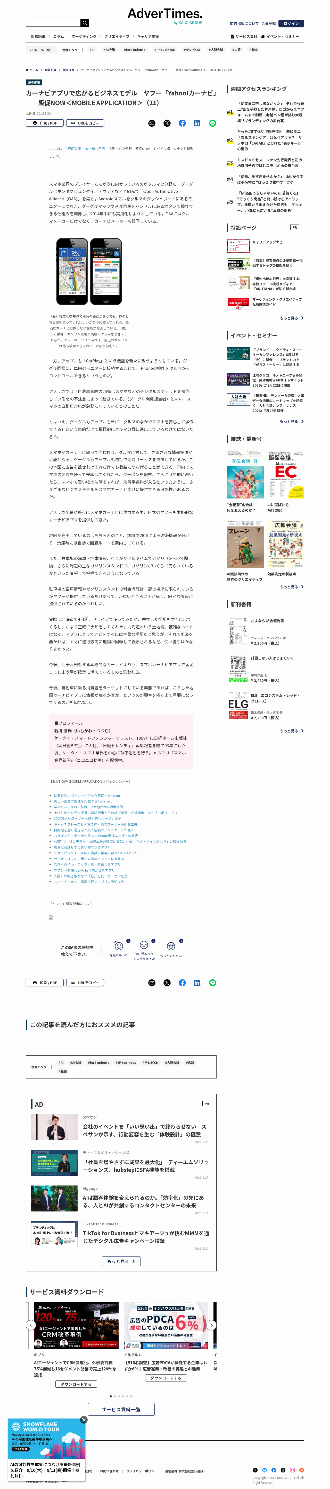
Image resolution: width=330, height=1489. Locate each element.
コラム (58, 36)
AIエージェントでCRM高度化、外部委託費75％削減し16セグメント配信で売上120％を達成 (75, 1368)
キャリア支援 (148, 36)
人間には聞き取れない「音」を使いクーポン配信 (91, 875)
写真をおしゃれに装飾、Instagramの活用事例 (88, 806)
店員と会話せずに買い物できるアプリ (82, 847)
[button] (152, 123)
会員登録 (268, 23)
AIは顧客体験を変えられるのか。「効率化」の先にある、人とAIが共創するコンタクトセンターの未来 (143, 1201)
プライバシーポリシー (141, 1471)
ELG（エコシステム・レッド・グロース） (276, 698)
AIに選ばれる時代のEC (278, 507)
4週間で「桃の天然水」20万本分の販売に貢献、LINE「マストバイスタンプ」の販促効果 (120, 841)
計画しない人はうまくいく (272, 658)
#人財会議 (216, 49)
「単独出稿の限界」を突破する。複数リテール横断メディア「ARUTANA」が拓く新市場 (277, 283)
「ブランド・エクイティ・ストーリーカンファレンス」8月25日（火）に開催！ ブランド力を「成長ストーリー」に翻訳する (277, 357)
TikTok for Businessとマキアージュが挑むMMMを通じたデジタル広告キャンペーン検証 (146, 1236)
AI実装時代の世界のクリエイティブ (245, 576)
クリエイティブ (116, 36)
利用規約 (86, 1471)
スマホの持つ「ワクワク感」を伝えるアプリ (87, 864)
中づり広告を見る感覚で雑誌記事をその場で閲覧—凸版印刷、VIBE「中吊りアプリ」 (117, 812)
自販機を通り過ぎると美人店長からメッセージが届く (94, 829)
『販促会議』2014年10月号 (85, 148)
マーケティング (84, 36)
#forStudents (134, 49)
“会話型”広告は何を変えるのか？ (241, 507)
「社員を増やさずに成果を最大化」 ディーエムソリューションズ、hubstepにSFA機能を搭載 (146, 1165)
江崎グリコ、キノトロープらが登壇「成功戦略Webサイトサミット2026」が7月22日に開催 (278, 380)
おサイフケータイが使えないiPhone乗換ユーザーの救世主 (98, 835)
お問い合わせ (109, 1471)
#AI (92, 49)
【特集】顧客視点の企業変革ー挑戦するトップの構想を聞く (277, 263)
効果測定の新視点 (281, 573)
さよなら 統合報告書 (267, 620)
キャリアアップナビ (267, 241)
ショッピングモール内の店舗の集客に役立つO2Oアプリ (96, 852)
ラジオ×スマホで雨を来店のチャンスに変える (89, 858)
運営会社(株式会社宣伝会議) (185, 1471)
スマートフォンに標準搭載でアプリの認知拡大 (89, 881)
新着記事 (38, 36)
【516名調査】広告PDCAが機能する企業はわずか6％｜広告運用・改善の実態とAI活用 (166, 1365)
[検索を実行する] (84, 23)
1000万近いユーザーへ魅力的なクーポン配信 (87, 818)
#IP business (164, 49)
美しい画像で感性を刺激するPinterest (83, 801)
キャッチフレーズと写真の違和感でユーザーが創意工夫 (95, 824)
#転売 (254, 49)
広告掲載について (244, 23)
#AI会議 (109, 49)
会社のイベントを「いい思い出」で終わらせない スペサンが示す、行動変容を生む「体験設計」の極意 (145, 1130)
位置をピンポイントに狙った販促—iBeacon (87, 795)
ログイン (291, 23)
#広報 (236, 49)
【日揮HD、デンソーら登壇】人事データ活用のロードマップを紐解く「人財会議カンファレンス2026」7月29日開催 (278, 403)
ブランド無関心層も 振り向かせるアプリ (84, 870)
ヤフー (69, 339)
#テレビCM (192, 49)
